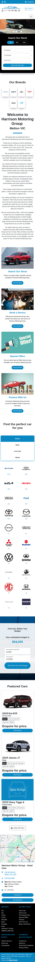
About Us (22, 943)
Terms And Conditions (26, 945)
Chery (3, 915)
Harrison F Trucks (7, 928)
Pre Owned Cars (24, 915)
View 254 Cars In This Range (17, 665)
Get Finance (17, 730)
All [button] (10, 42)
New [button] (17, 42)
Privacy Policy (23, 947)
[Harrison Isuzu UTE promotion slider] (16, 31)
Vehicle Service (6, 941)
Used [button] (24, 42)
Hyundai (4, 919)
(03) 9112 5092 (10, 878)
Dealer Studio (13, 960)
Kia (2, 910)
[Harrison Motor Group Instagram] (5, 2)
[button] (31, 16)
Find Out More (17, 283)
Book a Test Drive (25, 924)
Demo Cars (23, 913)
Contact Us (17, 895)
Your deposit (9, 656)
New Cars (22, 910)
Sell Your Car (23, 922)
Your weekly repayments (12, 649)
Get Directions (17, 900)
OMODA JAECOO (7, 931)
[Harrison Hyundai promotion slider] (13, 31)
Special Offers (23, 917)
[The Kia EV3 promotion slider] (19, 31)
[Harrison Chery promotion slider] (21, 31)
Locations (30, 2)
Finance (21, 919)
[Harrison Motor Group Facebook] (2, 2)
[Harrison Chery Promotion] (17, 26)
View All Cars (18, 828)
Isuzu (3, 922)
